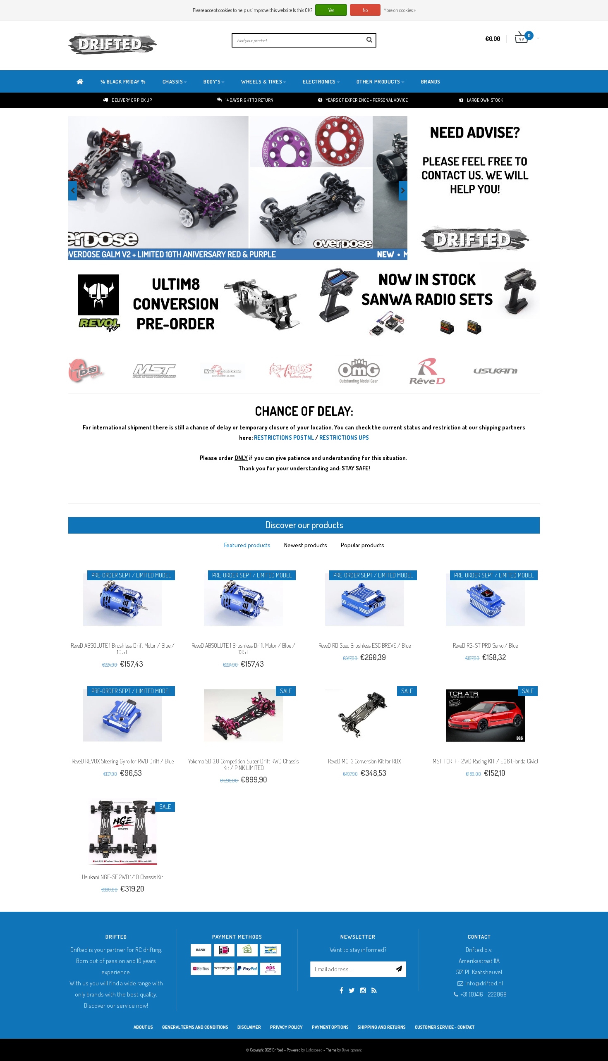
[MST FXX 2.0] (237, 188)
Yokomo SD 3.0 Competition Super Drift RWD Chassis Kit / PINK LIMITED (243, 764)
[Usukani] (443, 371)
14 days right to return (249, 100)
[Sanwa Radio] (427, 303)
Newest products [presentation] (305, 545)
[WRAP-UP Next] (512, 371)
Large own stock (485, 100)
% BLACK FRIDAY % (123, 81)
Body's (211, 81)
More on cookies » (399, 10)
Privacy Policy (286, 1027)
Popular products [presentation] (362, 545)
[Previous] (72, 190)
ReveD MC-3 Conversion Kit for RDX (364, 761)
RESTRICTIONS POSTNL (284, 437)
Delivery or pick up (132, 100)
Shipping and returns (382, 1027)
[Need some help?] (474, 188)
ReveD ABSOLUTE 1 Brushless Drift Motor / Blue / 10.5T (123, 649)
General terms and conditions (195, 1027)
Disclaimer (249, 1027)
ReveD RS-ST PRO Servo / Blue (485, 645)
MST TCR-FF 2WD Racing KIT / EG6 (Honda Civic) (485, 761)
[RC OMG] (307, 371)
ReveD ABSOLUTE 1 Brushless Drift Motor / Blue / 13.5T (243, 649)
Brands (430, 81)
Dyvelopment (352, 1049)
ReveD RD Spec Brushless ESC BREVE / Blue (364, 645)
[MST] (102, 371)
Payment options (330, 1027)
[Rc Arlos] (239, 371)
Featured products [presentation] (247, 545)
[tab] (247, 545)
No (365, 10)
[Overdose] (170, 371)
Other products (378, 81)
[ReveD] (375, 371)
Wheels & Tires (261, 81)
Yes (331, 10)
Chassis (173, 81)
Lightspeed (314, 1049)
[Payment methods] (201, 950)
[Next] (403, 190)
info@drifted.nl (484, 983)
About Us (143, 1027)
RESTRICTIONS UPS (344, 437)
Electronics (319, 81)
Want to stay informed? (358, 950)
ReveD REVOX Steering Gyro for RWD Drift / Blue (123, 761)
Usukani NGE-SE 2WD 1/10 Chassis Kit (122, 876)
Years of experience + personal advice (367, 100)
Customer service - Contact (444, 1027)
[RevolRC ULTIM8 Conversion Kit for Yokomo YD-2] (190, 303)
